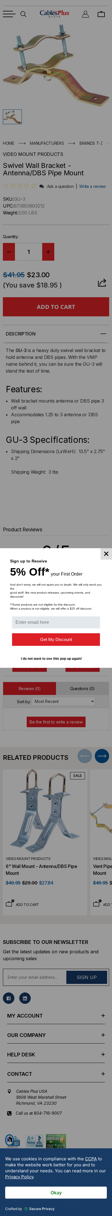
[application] (56, 1182)
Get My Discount (56, 639)
